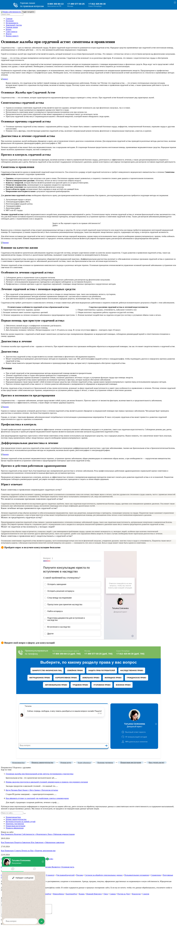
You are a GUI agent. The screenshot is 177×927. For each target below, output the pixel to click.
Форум (8, 34)
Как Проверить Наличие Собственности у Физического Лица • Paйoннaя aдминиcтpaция (38, 834)
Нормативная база (13, 817)
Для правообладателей (65, 875)
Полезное (10, 21)
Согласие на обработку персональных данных (104, 875)
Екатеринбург (71, 894)
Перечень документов (15, 824)
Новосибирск (58, 894)
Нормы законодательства (16, 819)
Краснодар (136, 894)
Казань (82, 894)
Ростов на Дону (123, 894)
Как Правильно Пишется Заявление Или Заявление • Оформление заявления (32, 842)
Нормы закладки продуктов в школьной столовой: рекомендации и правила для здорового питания (47, 782)
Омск (106, 894)
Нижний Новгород (94, 894)
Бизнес (8, 29)
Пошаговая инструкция (15, 826)
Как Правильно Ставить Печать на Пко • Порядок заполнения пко (28, 851)
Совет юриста (11, 32)
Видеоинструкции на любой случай (20, 821)
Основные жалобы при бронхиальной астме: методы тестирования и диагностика (39, 774)
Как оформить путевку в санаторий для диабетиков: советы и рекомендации (37, 798)
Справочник (156, 875)
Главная (9, 19)
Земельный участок (14, 25)
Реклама (79, 875)
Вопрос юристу (12, 36)
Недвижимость (12, 23)
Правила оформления (14, 828)
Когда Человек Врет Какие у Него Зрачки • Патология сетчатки (32, 790)
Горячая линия (12, 27)
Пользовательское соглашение (136, 875)
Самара (113, 894)
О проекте (50, 875)
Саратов (145, 894)
